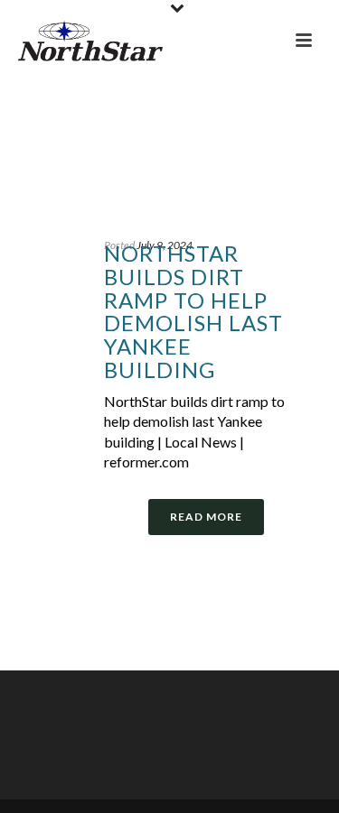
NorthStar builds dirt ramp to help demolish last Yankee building (193, 311)
